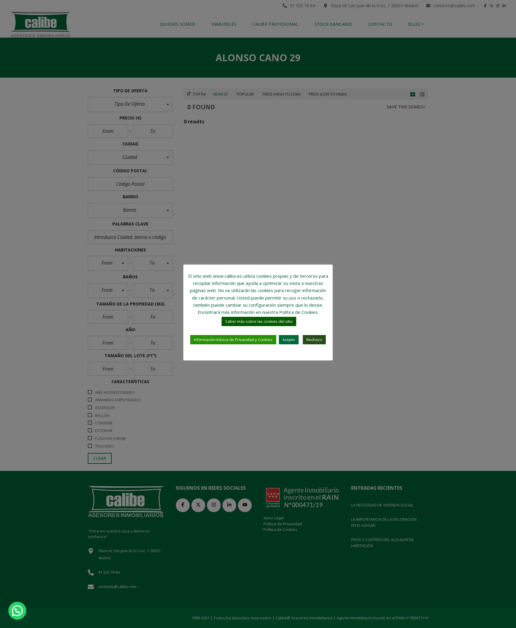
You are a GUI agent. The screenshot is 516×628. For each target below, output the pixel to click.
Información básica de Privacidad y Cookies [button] (233, 339)
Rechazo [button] (314, 339)
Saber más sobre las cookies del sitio (259, 321)
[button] (17, 611)
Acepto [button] (288, 339)
